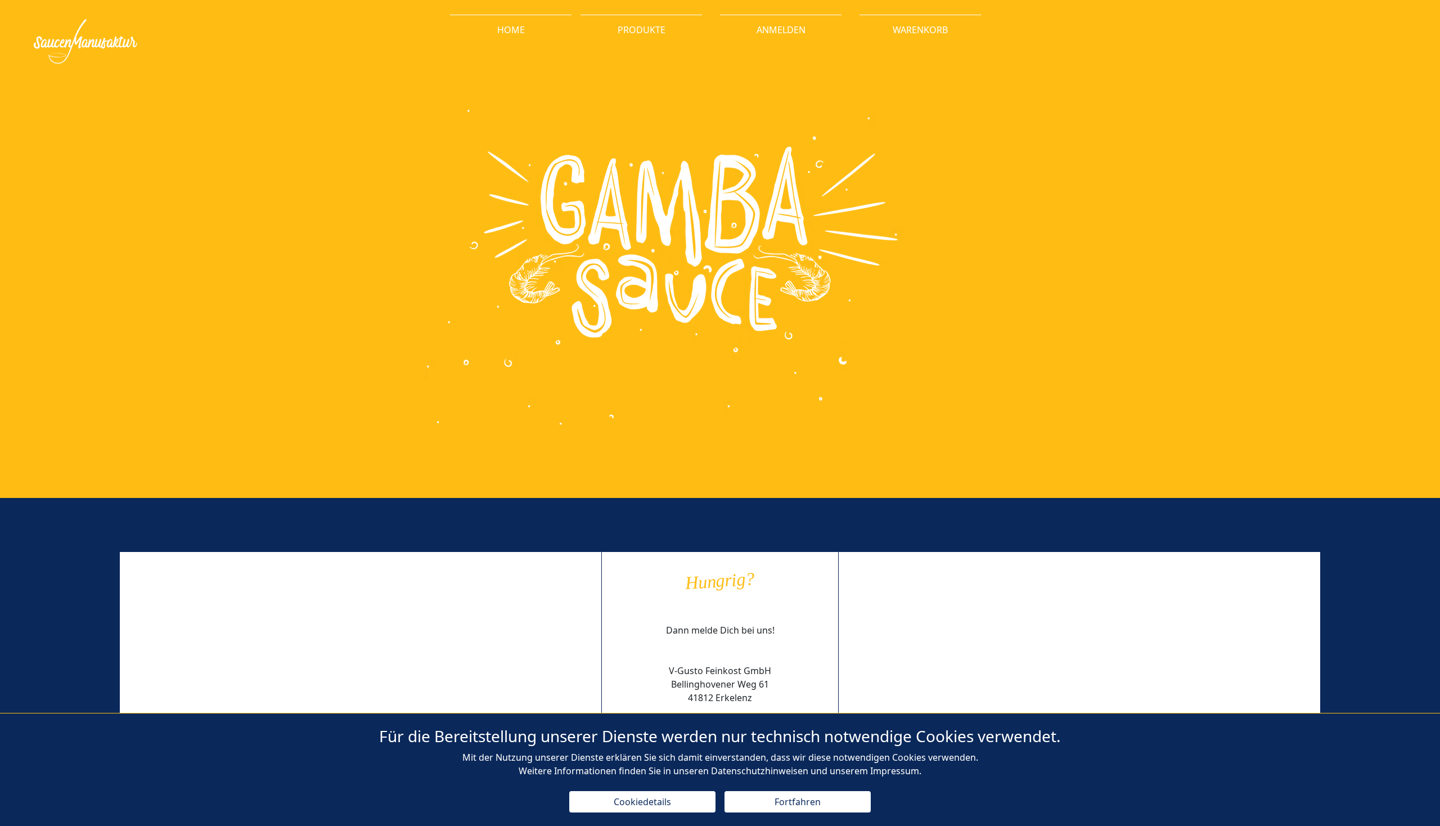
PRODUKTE (641, 30)
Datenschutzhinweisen (759, 771)
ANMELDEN (781, 30)
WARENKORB (920, 30)
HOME (511, 30)
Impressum (894, 771)
